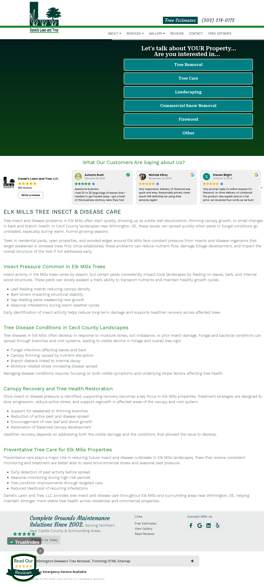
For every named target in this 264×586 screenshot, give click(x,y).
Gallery (156, 33)
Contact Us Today (45, 540)
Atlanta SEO (99, 579)
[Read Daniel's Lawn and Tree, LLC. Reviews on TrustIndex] (24, 541)
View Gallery (143, 528)
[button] (261, 187)
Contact (196, 33)
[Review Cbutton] (23, 567)
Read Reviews (144, 533)
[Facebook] (190, 525)
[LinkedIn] (208, 525)
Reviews (177, 33)
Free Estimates (180, 20)
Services (134, 33)
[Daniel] (45, 17)
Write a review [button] (30, 195)
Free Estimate (220, 33)
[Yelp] (217, 525)
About (113, 33)
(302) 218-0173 (217, 20)
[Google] (199, 525)
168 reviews (25, 188)
